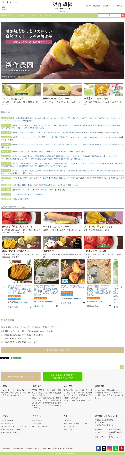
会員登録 (97, 6)
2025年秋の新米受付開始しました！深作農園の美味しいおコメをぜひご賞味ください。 (40, 185)
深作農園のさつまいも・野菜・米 (14, 426)
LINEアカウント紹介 (40, 426)
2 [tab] (61, 81)
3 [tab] (62, 81)
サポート (67, 416)
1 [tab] (59, 81)
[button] (4, 287)
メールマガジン (119, 6)
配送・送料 (37, 386)
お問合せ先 (99, 386)
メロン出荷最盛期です (15, 199)
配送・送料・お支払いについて (75, 423)
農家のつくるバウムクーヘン (12, 429)
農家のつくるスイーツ (9, 433)
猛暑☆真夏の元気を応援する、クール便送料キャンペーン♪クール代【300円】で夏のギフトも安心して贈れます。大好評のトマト (55, 118)
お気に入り (22, 15)
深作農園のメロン (8, 420)
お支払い (4, 386)
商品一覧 (6, 15)
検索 (123, 15)
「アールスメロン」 (13, 121)
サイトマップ (69, 449)
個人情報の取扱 (55, 449)
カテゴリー (5, 416)
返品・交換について (71, 429)
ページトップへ (122, 367)
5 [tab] (66, 81)
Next (121, 52)
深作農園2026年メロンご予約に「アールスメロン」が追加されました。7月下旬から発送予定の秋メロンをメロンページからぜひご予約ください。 (62, 133)
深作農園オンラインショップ (106, 416)
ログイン (88, 6)
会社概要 (6, 449)
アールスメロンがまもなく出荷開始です (22, 194)
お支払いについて (70, 426)
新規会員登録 (37, 420)
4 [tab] (64, 81)
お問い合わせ (18, 449)
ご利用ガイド (106, 6)
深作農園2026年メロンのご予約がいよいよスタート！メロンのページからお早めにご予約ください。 (44, 152)
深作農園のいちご (8, 423)
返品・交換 (68, 386)
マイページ (36, 15)
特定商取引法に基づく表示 (36, 449)
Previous (3, 52)
